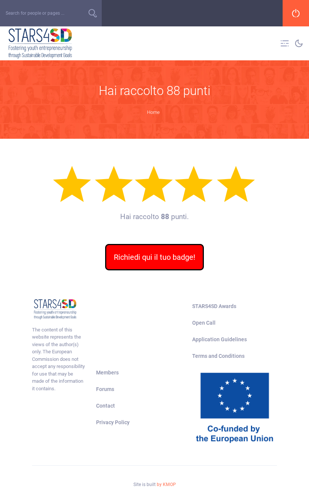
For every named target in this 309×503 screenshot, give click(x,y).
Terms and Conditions (218, 356)
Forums (105, 389)
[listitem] (58, 359)
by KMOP (166, 484)
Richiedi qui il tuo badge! (154, 257)
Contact (105, 406)
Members (107, 373)
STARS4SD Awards (214, 306)
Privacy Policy (113, 422)
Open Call (204, 323)
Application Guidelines (219, 339)
